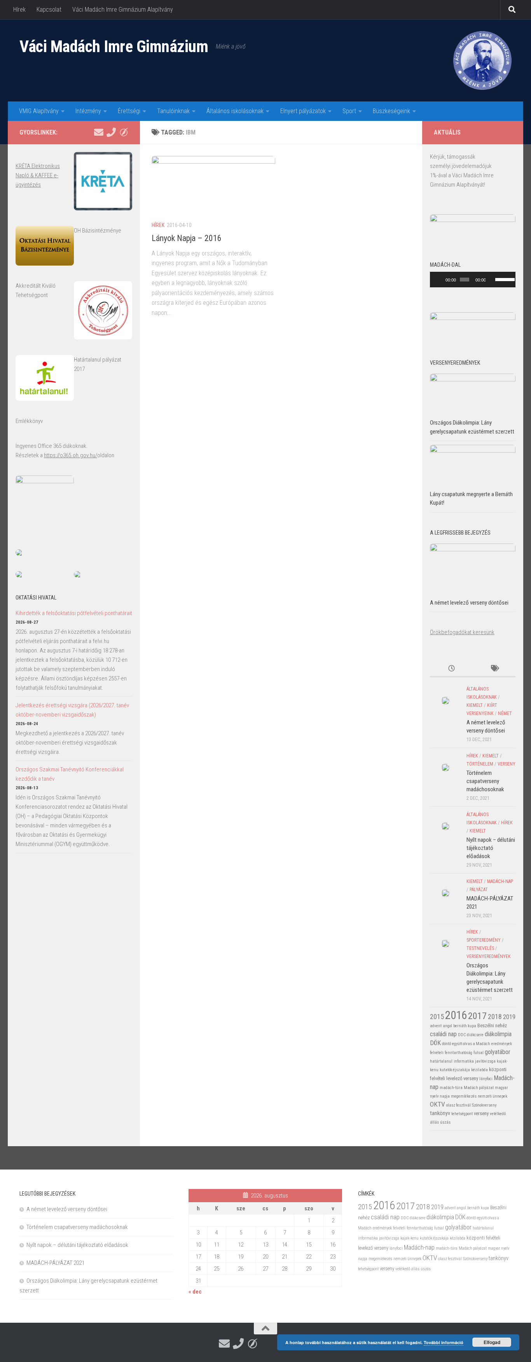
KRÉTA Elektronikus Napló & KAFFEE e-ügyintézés (38, 175)
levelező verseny (462, 1078)
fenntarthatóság (458, 1052)
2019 (509, 1017)
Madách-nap (500, 881)
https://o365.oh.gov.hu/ (70, 455)
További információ (443, 1342)
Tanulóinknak (173, 111)
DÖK (435, 1043)
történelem (479, 764)
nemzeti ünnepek (492, 1096)
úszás (445, 1122)
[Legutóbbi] (451, 669)
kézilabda (479, 1069)
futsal (478, 1052)
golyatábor (497, 1052)
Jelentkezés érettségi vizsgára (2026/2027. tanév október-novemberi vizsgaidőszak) (72, 710)
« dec (195, 1291)
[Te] (111, 132)
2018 (495, 1016)
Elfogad (492, 1342)
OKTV (437, 1104)
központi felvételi (483, 1238)
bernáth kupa (464, 1025)
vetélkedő (498, 1113)
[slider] (503, 279)
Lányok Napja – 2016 (187, 238)
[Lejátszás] (440, 279)
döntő (446, 1043)
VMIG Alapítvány (39, 111)
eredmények (501, 1043)
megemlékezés (464, 1096)
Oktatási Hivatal (36, 597)
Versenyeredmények (488, 956)
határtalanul (441, 1061)
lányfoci (486, 1078)
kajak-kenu (409, 1238)
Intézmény (88, 111)
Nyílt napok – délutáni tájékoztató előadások (490, 848)
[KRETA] (123, 132)
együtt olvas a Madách (471, 1043)
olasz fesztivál (458, 1105)
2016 (456, 1015)
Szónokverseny (484, 1105)
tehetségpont (462, 1113)
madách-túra (451, 1087)
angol (447, 1025)
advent (436, 1025)
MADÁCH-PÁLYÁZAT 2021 (55, 1262)
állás (434, 1122)
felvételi (437, 1052)
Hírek (19, 9)
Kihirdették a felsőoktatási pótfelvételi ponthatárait (74, 613)
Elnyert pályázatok (303, 111)
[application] (472, 279)
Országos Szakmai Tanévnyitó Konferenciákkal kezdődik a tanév (70, 774)
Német (505, 713)
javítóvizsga (485, 1061)
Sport (349, 111)
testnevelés (480, 948)
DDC (462, 1034)
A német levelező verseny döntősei (469, 602)
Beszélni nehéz (492, 1025)
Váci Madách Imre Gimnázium (113, 46)
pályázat (479, 889)
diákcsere (475, 1034)
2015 (437, 1016)
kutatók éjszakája (455, 1069)
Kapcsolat (49, 9)
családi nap (443, 1034)
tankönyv (440, 1113)
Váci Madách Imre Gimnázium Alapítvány (122, 9)
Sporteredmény (483, 940)
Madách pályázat (479, 1087)
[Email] (98, 132)
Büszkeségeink (391, 111)
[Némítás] (492, 279)
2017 (477, 1015)
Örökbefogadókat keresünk (462, 632)
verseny (506, 764)
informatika (464, 1061)
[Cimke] (494, 669)
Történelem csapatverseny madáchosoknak (485, 781)
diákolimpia (498, 1034)
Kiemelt (474, 705)
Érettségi (129, 111)
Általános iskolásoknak (235, 111)
